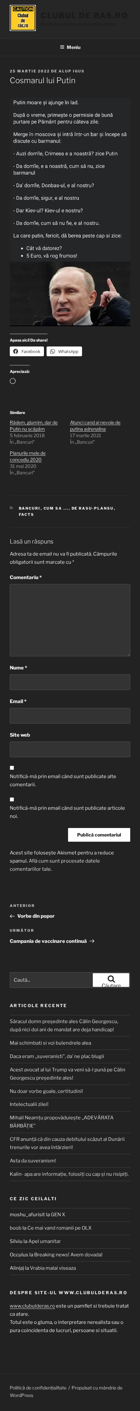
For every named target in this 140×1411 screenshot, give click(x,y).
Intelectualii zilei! (29, 1104)
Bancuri (30, 508)
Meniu (73, 47)
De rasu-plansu (93, 508)
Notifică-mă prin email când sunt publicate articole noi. (67, 812)
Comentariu (26, 577)
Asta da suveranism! (33, 1161)
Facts (27, 514)
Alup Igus (72, 71)
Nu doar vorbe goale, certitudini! (46, 1091)
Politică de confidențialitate (38, 1387)
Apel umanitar (44, 1241)
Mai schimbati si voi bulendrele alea (50, 1043)
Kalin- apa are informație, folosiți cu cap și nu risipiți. (69, 1174)
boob (15, 1228)
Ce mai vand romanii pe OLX (59, 1228)
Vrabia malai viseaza (53, 1268)
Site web (20, 735)
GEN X (58, 1215)
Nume (18, 668)
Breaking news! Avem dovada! (68, 1255)
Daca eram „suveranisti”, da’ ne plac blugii (57, 1056)
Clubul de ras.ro (84, 15)
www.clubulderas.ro (32, 1306)
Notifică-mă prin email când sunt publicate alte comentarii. (63, 781)
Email (18, 701)
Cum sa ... (56, 508)
